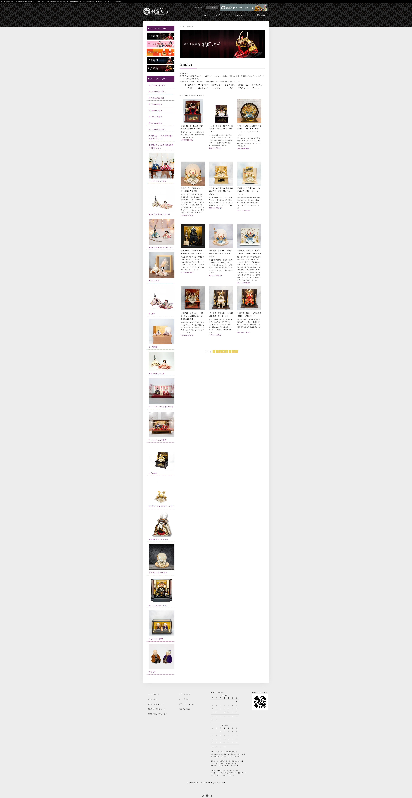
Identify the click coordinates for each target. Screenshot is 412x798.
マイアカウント (197, 8)
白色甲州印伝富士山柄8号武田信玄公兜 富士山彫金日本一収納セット (221, 191)
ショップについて (242, 15)
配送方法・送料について (157, 709)
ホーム (203, 15)
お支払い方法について (156, 704)
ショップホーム (153, 694)
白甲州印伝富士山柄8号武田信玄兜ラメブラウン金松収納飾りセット (221, 129)
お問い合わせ (261, 15)
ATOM (187, 709)
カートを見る (184, 699)
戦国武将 (190, 27)
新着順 (201, 95)
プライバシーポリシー (187, 704)
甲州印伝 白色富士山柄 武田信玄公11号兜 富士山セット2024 (248, 191)
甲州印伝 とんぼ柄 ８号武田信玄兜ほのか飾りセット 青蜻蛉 (220, 253)
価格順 (193, 95)
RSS (180, 709)
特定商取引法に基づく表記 (157, 714)
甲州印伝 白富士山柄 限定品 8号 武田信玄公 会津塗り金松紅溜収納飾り (192, 316)
